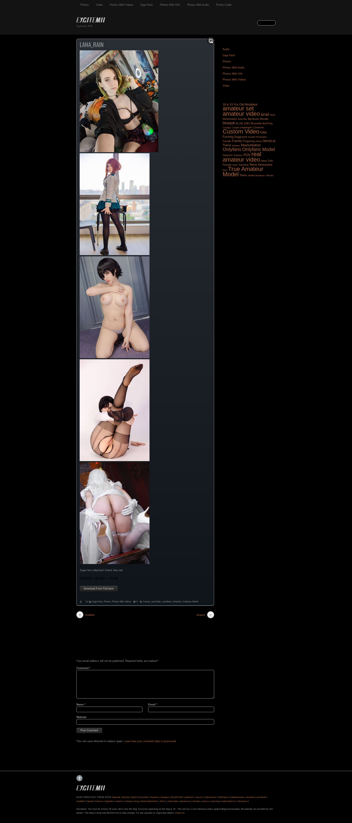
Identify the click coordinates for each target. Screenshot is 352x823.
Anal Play (242, 119)
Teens (253, 164)
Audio (226, 49)
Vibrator (270, 175)
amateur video (241, 113)
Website (81, 717)
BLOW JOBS (243, 123)
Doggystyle (240, 137)
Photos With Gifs (170, 4)
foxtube (196, 801)
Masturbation (251, 145)
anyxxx (199, 797)
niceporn (250, 797)
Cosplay (227, 127)
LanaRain (166, 601)
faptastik (116, 797)
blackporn (243, 801)
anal (265, 114)
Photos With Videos (121, 4)
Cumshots (258, 127)
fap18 (134, 797)
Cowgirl (235, 127)
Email (152, 704)
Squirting (244, 165)
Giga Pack (146, 4)
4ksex (163, 801)
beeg (136, 801)
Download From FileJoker (99, 588)
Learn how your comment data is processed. (150, 741)
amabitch (80, 801)
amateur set (238, 108)
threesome (265, 164)
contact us (179, 813)
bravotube (143, 797)
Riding (264, 161)
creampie (246, 127)
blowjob (229, 123)
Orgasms (228, 155)
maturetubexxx (228, 801)
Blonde (264, 118)
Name (80, 704)
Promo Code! (224, 4)
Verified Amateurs (256, 175)
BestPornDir (177, 797)
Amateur (251, 104)
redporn (119, 801)
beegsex (165, 797)
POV (247, 155)
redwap (128, 801)
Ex (87, 601)
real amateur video (242, 157)
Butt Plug (268, 123)
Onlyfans (177, 601)
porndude (261, 797)
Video (99, 4)
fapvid (90, 801)
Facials (227, 141)
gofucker (189, 797)
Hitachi (259, 141)
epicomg (215, 801)
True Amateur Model (243, 171)
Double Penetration (257, 137)
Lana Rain (156, 601)
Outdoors (238, 155)
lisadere (87, 615)
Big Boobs (253, 119)
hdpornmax (210, 797)
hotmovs (99, 801)
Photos (84, 4)
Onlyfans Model (190, 601)
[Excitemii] (90, 20)
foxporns (154, 797)
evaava (204, 615)
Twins (243, 175)
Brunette (256, 123)
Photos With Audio (198, 4)
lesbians (236, 145)
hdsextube (173, 801)
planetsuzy (185, 801)
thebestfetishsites (149, 801)
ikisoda (125, 797)
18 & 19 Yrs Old (233, 104)
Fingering (249, 141)
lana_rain (92, 44)
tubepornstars (237, 797)
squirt (235, 165)
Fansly (146, 601)
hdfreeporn (223, 797)
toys (225, 170)
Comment (83, 668)
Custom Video (241, 131)
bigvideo (109, 801)
